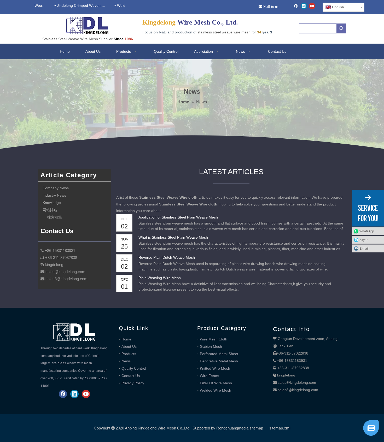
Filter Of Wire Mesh (216, 383)
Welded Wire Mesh (215, 390)
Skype (363, 239)
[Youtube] (312, 6)
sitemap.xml (279, 428)
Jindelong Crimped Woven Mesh (77, 5)
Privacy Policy (132, 383)
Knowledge (52, 203)
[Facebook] (296, 6)
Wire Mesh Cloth (213, 339)
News (126, 361)
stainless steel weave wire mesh (224, 32)
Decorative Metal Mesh (219, 361)
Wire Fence (209, 376)
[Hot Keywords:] (341, 28)
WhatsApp (366, 231)
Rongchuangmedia (232, 428)
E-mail (364, 248)
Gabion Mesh (211, 346)
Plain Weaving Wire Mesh (159, 278)
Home (126, 339)
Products (128, 354)
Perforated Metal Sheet (219, 354)
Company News (56, 188)
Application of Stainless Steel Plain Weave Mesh (178, 217)
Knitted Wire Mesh (215, 368)
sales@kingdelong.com (297, 382)
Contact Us (130, 376)
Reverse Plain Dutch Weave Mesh (166, 257)
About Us (129, 346)
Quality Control (133, 368)
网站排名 (50, 210)
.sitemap (255, 428)
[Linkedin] (304, 6)
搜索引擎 (54, 217)
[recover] (371, 434)
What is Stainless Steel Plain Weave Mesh (173, 237)
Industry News (54, 195)
